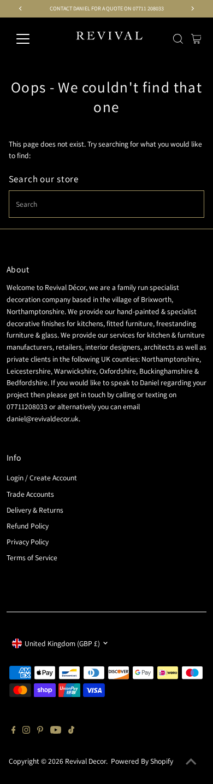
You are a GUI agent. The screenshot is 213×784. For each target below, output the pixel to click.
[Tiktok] (71, 731)
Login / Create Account (42, 478)
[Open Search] (178, 39)
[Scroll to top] (191, 762)
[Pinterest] (40, 731)
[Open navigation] (32, 39)
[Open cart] (196, 39)
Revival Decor (85, 761)
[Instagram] (26, 731)
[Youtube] (56, 731)
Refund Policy (28, 526)
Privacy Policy (28, 542)
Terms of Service (32, 557)
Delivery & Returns (35, 510)
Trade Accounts (30, 494)
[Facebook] (14, 731)
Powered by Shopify (142, 761)
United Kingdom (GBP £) (62, 643)
